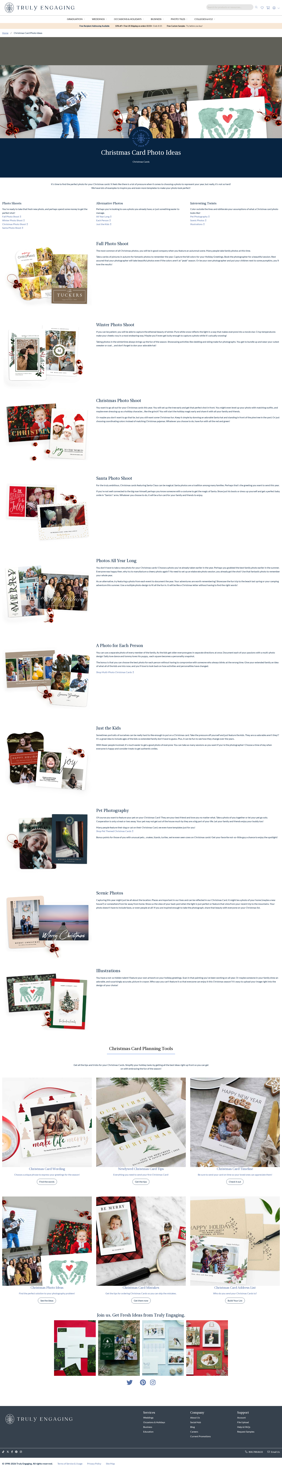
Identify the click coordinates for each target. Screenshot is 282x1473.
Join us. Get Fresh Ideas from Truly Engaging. (141, 1315)
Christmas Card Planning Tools (141, 1049)
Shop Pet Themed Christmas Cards (113, 831)
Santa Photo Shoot (11, 227)
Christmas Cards (141, 161)
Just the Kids (102, 224)
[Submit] (256, 7)
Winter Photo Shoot (12, 220)
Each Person (102, 220)
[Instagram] (22, 1451)
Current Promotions (200, 1436)
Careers (194, 1431)
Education (148, 1431)
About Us (195, 1417)
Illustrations (196, 224)
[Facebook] (13, 1451)
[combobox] (232, 7)
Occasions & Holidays (127, 19)
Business (156, 19)
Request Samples (245, 1431)
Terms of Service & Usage (69, 1463)
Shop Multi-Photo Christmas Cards (114, 672)
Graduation (75, 19)
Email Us (275, 1451)
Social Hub (195, 1422)
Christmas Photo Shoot (14, 224)
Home (5, 33)
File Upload (243, 1422)
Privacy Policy (94, 1463)
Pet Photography (199, 216)
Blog (192, 1426)
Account (241, 1417)
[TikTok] (4, 1451)
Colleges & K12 (203, 19)
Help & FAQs (243, 1426)
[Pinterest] (17, 1451)
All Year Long (102, 216)
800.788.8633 (256, 1451)
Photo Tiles (178, 19)
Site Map (110, 1463)
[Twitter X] (9, 1451)
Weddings (98, 19)
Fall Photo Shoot (10, 216)
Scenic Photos (197, 220)
